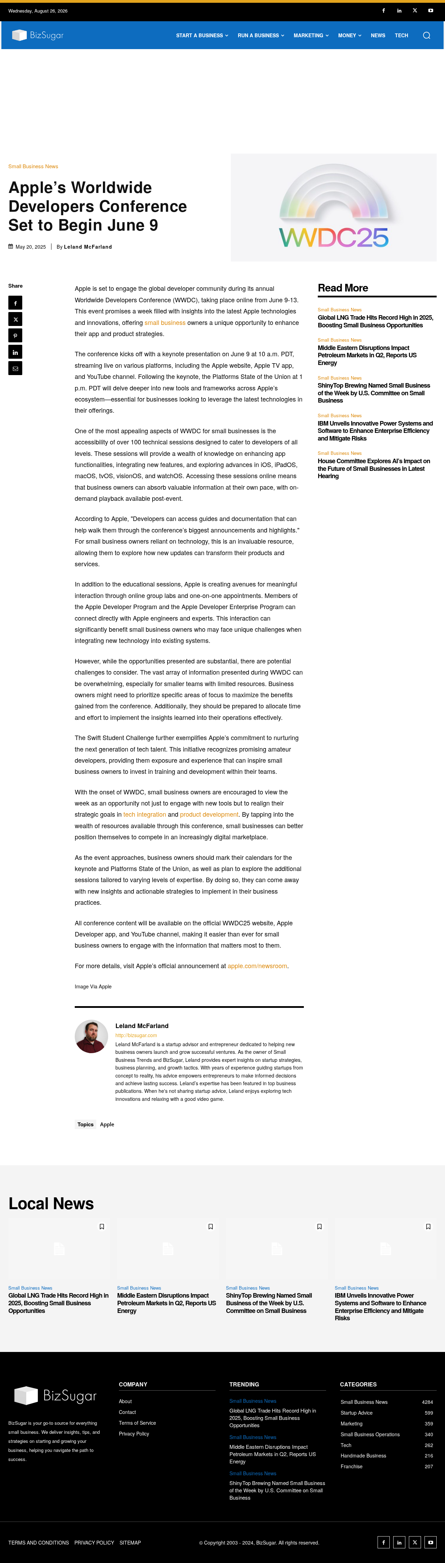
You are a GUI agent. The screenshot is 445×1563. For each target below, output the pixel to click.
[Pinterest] (15, 335)
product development (209, 813)
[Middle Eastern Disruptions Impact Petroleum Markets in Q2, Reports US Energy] (168, 1249)
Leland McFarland (88, 246)
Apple (107, 1124)
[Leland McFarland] (91, 1062)
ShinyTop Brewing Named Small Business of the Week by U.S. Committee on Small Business (374, 393)
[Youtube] (430, 11)
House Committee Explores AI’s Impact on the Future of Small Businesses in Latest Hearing (374, 468)
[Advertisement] (222, 101)
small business (165, 322)
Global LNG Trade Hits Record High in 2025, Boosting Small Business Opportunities (375, 321)
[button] (426, 35)
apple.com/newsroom (257, 965)
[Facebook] (384, 11)
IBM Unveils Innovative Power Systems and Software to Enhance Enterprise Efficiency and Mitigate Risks (375, 431)
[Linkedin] (399, 11)
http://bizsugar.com (136, 1035)
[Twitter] (415, 11)
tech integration (144, 813)
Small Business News (33, 166)
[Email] (15, 368)
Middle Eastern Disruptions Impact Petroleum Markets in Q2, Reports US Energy (367, 355)
